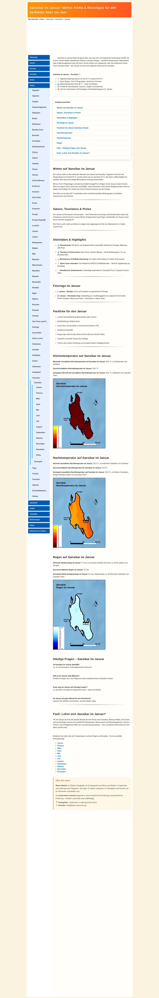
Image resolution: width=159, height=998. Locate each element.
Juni (38, 415)
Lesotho (35, 226)
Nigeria (35, 299)
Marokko (35, 259)
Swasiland (36, 372)
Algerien (35, 96)
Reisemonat (35, 520)
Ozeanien (33, 503)
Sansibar (59, 19)
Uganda (35, 485)
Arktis (32, 508)
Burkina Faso (37, 130)
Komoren (36, 209)
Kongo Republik (39, 220)
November (40, 444)
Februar (39, 393)
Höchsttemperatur (64, 133)
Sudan (35, 361)
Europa (33, 69)
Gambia (35, 163)
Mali (33, 254)
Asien (32, 80)
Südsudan (36, 366)
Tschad (35, 474)
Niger (34, 293)
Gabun (35, 158)
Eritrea (35, 152)
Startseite (34, 57)
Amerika (33, 74)
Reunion (35, 304)
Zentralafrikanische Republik (41, 491)
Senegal (35, 327)
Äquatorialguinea (39, 107)
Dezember (40, 449)
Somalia (35, 350)
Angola (35, 101)
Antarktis (33, 514)
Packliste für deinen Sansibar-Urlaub (72, 128)
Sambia (35, 316)
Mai (37, 410)
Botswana (36, 124)
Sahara (35, 496)
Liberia (35, 231)
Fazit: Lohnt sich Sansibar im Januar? (73, 153)
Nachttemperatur (64, 138)
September (40, 432)
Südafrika (36, 355)
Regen (59, 143)
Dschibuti (36, 141)
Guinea (35, 175)
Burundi (35, 135)
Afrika (41, 19)
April (38, 404)
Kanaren (35, 192)
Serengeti (38, 461)
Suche (32, 63)
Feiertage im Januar (65, 123)
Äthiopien (36, 113)
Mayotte (35, 276)
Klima (38, 455)
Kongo (35, 214)
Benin (34, 118)
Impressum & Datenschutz (40, 531)
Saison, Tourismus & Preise (69, 113)
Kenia (34, 203)
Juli (37, 421)
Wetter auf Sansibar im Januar (70, 108)
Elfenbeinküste (38, 147)
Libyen (35, 237)
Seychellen (36, 333)
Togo (34, 468)
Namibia (35, 288)
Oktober (39, 438)
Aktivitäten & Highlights (67, 118)
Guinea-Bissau (38, 180)
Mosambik (36, 282)
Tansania (49, 19)
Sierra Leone (37, 338)
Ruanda (35, 310)
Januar (67, 19)
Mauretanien (37, 265)
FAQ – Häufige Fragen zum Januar (71, 148)
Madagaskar (37, 242)
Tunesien (36, 479)
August (39, 427)
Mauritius (36, 271)
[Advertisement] (79, 37)
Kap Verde (36, 197)
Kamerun (36, 186)
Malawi (35, 248)
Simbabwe (36, 344)
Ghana (35, 169)
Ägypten (35, 90)
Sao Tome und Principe (41, 321)
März (38, 399)
